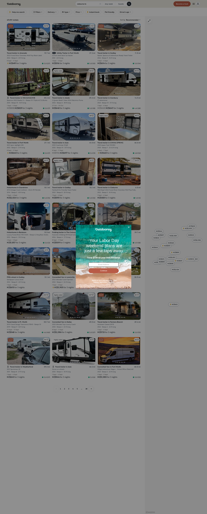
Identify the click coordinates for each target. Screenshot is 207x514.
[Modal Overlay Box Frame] (103, 257)
